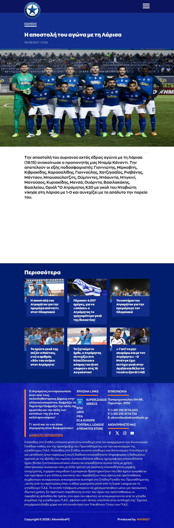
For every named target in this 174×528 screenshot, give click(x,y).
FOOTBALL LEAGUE (90, 424)
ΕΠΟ (80, 408)
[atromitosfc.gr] (32, 17)
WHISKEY (143, 519)
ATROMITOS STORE (90, 428)
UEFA (80, 412)
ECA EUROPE (86, 420)
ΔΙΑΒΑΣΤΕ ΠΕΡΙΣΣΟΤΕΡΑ (46, 435)
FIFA (80, 416)
